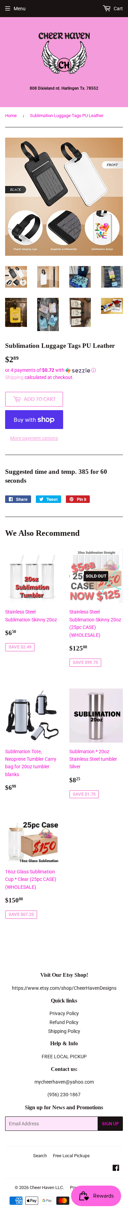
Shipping (14, 377)
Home (11, 115)
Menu (20, 8)
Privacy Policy (64, 1013)
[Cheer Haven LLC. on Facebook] (115, 1169)
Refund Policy (64, 1022)
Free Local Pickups (71, 1155)
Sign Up (110, 1123)
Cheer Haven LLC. (47, 1187)
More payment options (34, 438)
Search (40, 1155)
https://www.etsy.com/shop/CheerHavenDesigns (64, 988)
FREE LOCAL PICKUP (64, 1056)
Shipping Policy (64, 1031)
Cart (118, 8)
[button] (64, 370)
